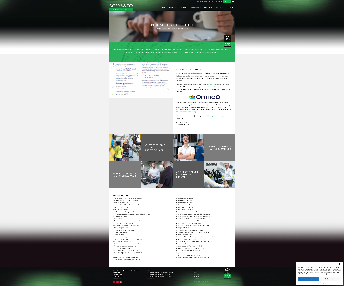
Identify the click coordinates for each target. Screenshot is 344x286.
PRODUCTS (219, 7)
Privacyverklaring (319, 283)
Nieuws (211, 1)
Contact (230, 7)
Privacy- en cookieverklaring (201, 282)
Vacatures (219, 1)
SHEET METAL (208, 7)
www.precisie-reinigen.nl (208, 116)
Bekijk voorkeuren (330, 279)
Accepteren (308, 279)
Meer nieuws (150, 278)
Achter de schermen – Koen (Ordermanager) (124, 174)
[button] (340, 264)
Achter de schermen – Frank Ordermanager (219, 147)
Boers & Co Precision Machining (192, 74)
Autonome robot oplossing (188, 112)
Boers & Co (196, 272)
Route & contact (117, 278)
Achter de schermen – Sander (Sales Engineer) (187, 174)
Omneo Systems (212, 85)
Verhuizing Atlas (202, 1)
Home (163, 7)
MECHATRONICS (196, 7)
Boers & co (172, 7)
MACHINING (183, 7)
